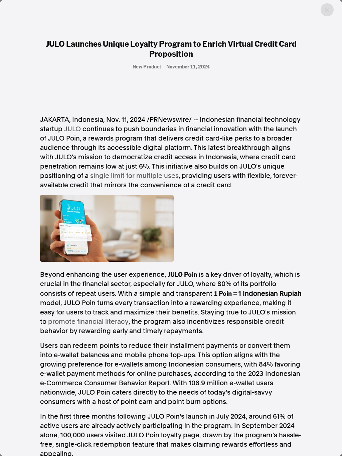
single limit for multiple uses (134, 176)
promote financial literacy (88, 321)
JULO (72, 129)
